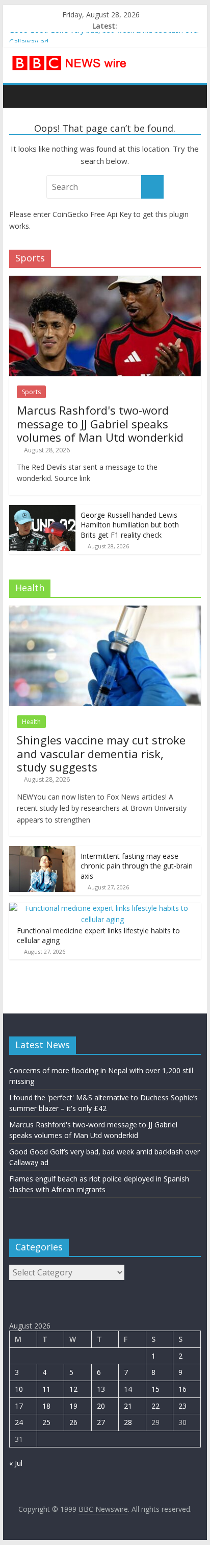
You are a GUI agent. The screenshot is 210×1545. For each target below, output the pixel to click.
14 (128, 1389)
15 (155, 1389)
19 (73, 1406)
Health (31, 721)
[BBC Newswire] (19, 96)
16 (182, 1389)
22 (155, 1406)
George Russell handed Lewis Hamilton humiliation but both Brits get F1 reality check (130, 525)
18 (46, 1406)
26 (73, 1422)
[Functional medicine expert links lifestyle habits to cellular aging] (102, 908)
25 (46, 1422)
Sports (31, 392)
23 (182, 1406)
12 (73, 1389)
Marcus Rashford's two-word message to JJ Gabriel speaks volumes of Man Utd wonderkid (100, 423)
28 (128, 1422)
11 (46, 1389)
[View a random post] (190, 96)
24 (19, 1422)
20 (101, 1406)
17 (19, 1406)
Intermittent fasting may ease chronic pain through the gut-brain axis (137, 866)
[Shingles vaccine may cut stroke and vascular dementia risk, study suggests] (105, 611)
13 (101, 1389)
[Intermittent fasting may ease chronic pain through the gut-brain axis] (42, 851)
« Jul (15, 1463)
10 (19, 1389)
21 (128, 1406)
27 (101, 1422)
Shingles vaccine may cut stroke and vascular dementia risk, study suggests (101, 753)
